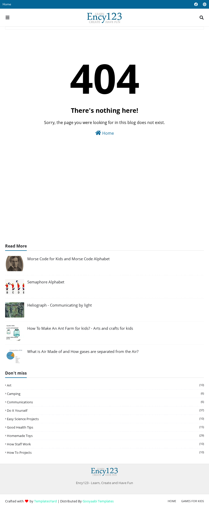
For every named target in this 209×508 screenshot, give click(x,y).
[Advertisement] (104, 197)
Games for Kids (192, 501)
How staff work (105, 444)
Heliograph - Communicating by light (59, 305)
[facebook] (196, 4)
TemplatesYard (45, 501)
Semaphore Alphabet (45, 281)
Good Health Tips (105, 427)
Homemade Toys (105, 435)
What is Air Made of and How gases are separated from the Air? (82, 351)
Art (105, 385)
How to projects (105, 452)
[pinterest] (204, 4)
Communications (105, 402)
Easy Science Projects (105, 419)
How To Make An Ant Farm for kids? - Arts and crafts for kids (80, 328)
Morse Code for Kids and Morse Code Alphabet (68, 258)
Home (7, 4)
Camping (105, 393)
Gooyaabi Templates (98, 501)
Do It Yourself (105, 410)
